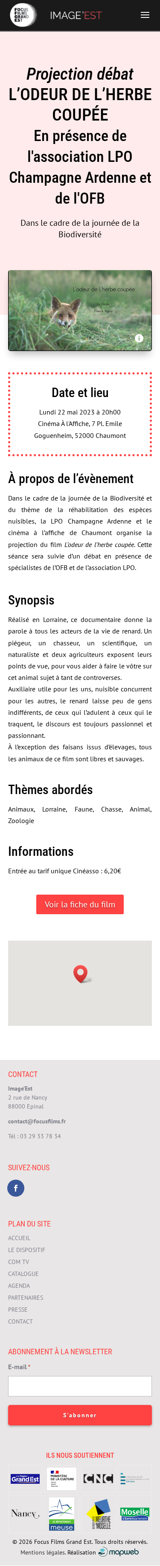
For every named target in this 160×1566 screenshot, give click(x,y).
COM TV (18, 1262)
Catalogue (23, 1274)
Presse (18, 1309)
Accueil (19, 1238)
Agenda (19, 1286)
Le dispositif (26, 1250)
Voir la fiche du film (80, 904)
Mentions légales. (43, 1552)
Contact (20, 1321)
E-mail (19, 1366)
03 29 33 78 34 (40, 1136)
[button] (83, 974)
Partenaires (25, 1297)
